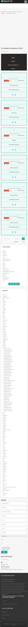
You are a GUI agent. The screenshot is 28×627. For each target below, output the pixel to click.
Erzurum (4, 332)
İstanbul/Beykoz (7, 364)
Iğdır (3, 477)
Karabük (4, 480)
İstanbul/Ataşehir (7, 352)
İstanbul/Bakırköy (7, 358)
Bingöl (4, 312)
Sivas (4, 449)
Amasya (4, 301)
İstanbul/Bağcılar (7, 355)
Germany (5, 276)
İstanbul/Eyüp (6, 377)
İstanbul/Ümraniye (7, 407)
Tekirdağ (4, 450)
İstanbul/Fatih (6, 379)
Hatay (4, 342)
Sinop (4, 447)
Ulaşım (4, 265)
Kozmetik (5, 254)
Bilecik (4, 310)
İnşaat (4, 267)
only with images (6, 547)
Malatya (4, 426)
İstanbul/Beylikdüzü (7, 366)
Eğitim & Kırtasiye (6, 259)
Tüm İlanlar (4, 601)
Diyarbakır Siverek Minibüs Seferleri (4, 564)
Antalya (4, 304)
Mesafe (13, 68)
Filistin (4, 495)
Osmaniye (5, 484)
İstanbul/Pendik (6, 393)
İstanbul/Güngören (7, 382)
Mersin (4, 345)
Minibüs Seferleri (5, 568)
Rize (3, 441)
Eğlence (4, 275)
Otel (3, 257)
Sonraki (16, 241)
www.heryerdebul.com (6, 586)
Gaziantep (5, 336)
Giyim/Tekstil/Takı (6, 260)
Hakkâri (4, 340)
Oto (3, 262)
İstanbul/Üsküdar (7, 409)
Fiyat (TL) (4, 536)
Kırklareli (4, 418)
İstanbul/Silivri (6, 399)
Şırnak (4, 472)
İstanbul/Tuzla (6, 406)
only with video (5, 549)
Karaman (5, 468)
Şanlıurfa (5, 456)
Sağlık (4, 263)
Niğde (4, 437)
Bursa (4, 318)
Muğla (4, 433)
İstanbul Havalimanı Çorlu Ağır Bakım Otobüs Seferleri (14, 161)
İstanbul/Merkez (7, 391)
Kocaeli (4, 421)
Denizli (4, 324)
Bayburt (4, 466)
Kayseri (4, 417)
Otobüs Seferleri (14, 85)
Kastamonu (5, 415)
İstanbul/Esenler (7, 374)
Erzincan (4, 331)
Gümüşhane (5, 339)
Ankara (4, 302)
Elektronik (5, 255)
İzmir (4, 412)
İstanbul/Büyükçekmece (8, 369)
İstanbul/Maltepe (7, 390)
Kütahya (4, 425)
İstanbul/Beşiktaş (7, 363)
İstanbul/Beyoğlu (7, 367)
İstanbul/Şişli (6, 401)
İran (3, 491)
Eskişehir (4, 334)
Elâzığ (4, 329)
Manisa (4, 428)
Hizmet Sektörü (6, 273)
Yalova (4, 479)
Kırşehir (4, 420)
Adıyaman (5, 296)
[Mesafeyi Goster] (14, 94)
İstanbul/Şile (6, 398)
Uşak (4, 458)
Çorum (4, 323)
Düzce (4, 485)
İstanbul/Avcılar (6, 353)
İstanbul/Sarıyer (7, 396)
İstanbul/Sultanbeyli (7, 402)
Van (3, 460)
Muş (3, 434)
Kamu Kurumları (6, 270)
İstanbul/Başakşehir (7, 359)
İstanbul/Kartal (6, 386)
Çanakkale (5, 320)
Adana (4, 294)
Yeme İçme (14, 112)
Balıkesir (4, 309)
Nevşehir (4, 436)
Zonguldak (5, 463)
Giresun (4, 337)
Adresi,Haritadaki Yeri (13, 65)
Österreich (5, 279)
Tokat (4, 452)
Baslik (13, 57)
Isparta (4, 344)
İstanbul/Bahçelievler (8, 356)
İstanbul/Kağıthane (7, 385)
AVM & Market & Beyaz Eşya (9, 271)
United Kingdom (6, 278)
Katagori (13, 61)
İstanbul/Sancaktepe (8, 394)
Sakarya (4, 442)
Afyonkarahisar (6, 297)
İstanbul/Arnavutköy (14, 89)
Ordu (4, 439)
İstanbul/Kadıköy (7, 383)
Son (24, 241)
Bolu (4, 315)
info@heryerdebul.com (10, 579)
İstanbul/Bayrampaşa (8, 361)
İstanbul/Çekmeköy (7, 372)
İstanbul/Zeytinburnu (8, 410)
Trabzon (4, 453)
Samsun (4, 444)
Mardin (4, 431)
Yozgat (4, 461)
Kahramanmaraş (6, 429)
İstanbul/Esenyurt (7, 375)
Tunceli (4, 455)
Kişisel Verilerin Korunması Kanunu (9, 604)
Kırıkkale (4, 469)
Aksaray (4, 464)
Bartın (4, 474)
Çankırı (4, 321)
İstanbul (4, 347)
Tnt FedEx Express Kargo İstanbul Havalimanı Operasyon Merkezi (14, 188)
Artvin (4, 305)
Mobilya (14, 140)
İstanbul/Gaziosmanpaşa (9, 380)
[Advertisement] (14, 31)
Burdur (4, 317)
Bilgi (3, 281)
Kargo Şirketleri (14, 195)
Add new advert (14, 284)
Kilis (3, 482)
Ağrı (3, 299)
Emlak (4, 252)
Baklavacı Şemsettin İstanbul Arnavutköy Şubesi (14, 106)
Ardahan (4, 476)
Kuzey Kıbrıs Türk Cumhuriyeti (9, 487)
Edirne (4, 328)
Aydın (4, 307)
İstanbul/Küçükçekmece (8, 388)
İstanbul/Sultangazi (7, 404)
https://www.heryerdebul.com (7, 581)
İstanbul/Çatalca (7, 371)
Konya (4, 423)
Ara (4, 552)
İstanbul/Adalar (6, 348)
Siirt (3, 445)
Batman (4, 471)
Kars (4, 414)
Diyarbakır (5, 326)
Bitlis (4, 313)
